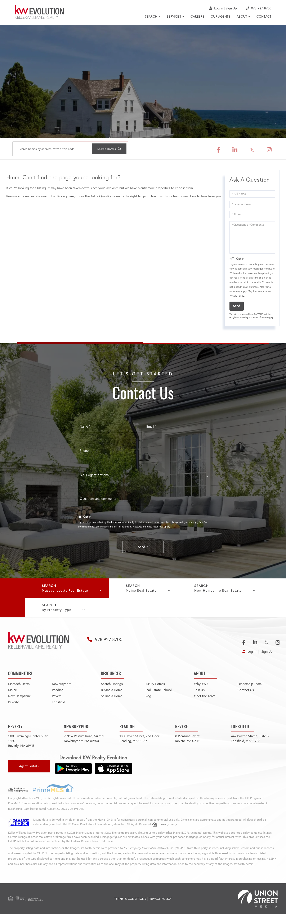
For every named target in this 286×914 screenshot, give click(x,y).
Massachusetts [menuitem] (19, 684)
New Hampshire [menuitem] (19, 696)
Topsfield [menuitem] (58, 702)
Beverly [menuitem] (13, 702)
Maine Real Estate (141, 590)
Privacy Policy (236, 295)
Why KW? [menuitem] (201, 684)
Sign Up (231, 8)
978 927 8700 (108, 639)
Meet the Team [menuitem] (204, 696)
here (71, 196)
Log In (218, 8)
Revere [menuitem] (57, 696)
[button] (109, 148)
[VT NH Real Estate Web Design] (233, 898)
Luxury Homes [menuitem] (155, 684)
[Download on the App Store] (113, 769)
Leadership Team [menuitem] (249, 684)
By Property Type (56, 610)
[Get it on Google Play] (73, 769)
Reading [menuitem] (57, 690)
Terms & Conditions (130, 899)
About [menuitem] (242, 16)
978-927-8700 (261, 8)
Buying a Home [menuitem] (111, 690)
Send (236, 306)
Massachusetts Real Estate (65, 590)
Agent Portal (28, 766)
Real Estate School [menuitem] (158, 690)
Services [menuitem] (174, 16)
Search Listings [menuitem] (112, 684)
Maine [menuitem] (12, 690)
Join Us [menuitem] (199, 690)
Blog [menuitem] (148, 696)
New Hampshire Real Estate (218, 590)
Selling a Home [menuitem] (111, 696)
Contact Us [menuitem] (245, 690)
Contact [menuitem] (263, 16)
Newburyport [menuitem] (61, 684)
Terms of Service (260, 317)
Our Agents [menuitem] (220, 16)
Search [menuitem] (151, 16)
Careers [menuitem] (197, 16)
